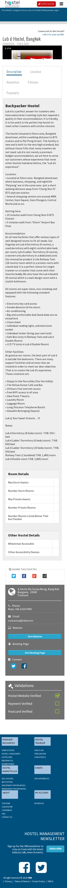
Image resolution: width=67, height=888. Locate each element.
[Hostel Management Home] (12, 3)
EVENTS (39, 767)
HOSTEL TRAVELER (40, 741)
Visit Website (35, 636)
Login (56, 10)
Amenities (13, 82)
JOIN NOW (47, 3)
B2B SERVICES (7, 760)
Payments (13, 93)
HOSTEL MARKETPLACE (10, 769)
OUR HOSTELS (40, 757)
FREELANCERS (40, 754)
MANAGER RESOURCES (9, 741)
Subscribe (55, 848)
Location (35, 71)
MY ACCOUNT (41, 792)
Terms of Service (22, 881)
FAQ (3, 813)
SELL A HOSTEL (8, 778)
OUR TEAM (6, 803)
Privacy (8, 881)
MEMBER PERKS (8, 764)
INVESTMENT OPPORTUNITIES (13, 785)
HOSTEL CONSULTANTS (11, 754)
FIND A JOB (38, 750)
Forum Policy (38, 881)
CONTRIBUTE (7, 810)
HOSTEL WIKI (7, 757)
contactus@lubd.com (20, 620)
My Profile (39, 803)
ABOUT (6, 792)
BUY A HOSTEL (7, 782)
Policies (33, 82)
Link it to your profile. (53, 34)
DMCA (50, 881)
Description (14, 71)
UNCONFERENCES (41, 778)
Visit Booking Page (35, 652)
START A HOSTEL (8, 750)
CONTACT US (7, 817)
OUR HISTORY (7, 807)
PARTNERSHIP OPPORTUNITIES (14, 789)
